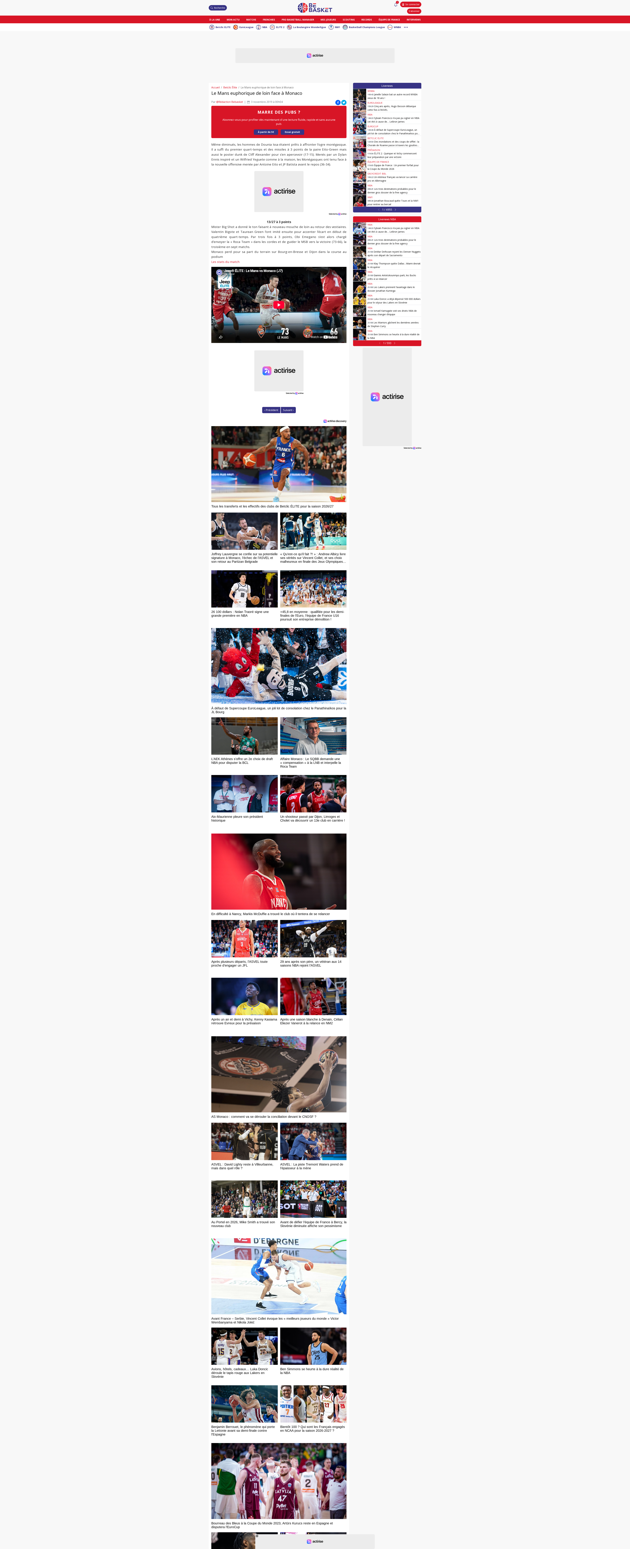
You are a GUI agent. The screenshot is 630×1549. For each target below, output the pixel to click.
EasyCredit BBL (377, 173)
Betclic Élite (230, 87)
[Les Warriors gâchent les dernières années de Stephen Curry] (359, 322)
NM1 (337, 27)
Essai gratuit (292, 132)
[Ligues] (406, 26)
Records (366, 19)
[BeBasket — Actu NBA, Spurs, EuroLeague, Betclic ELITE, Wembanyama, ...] (315, 7)
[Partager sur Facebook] (338, 102)
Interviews (414, 19)
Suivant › (288, 410)
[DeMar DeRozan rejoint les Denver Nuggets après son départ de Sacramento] (359, 252)
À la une (214, 19)
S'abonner (414, 11)
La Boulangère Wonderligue (309, 27)
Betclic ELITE (223, 27)
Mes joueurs (328, 19)
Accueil (215, 87)
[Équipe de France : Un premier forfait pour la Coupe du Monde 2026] (359, 165)
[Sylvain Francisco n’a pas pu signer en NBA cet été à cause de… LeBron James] (359, 118)
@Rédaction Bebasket (229, 102)
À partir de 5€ (266, 132)
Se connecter (412, 4)
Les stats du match (225, 262)
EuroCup (373, 126)
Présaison (374, 150)
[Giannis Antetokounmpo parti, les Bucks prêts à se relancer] (359, 275)
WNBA (397, 27)
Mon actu (233, 19)
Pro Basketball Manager (298, 19)
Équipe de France (389, 19)
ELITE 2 (280, 27)
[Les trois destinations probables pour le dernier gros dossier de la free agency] (359, 189)
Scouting (349, 19)
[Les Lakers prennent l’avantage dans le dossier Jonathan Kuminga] (359, 287)
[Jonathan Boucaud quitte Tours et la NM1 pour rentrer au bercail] (359, 201)
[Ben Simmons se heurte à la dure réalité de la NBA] (359, 334)
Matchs (251, 19)
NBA (264, 27)
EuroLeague (246, 27)
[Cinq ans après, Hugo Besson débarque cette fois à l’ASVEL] (359, 106)
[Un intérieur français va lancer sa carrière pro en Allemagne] (359, 177)
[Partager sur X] (343, 102)
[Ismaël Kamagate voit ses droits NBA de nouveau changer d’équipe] (359, 311)
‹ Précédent (271, 410)
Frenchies (269, 19)
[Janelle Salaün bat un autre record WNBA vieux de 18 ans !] (359, 94)
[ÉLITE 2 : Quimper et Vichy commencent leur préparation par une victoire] (359, 153)
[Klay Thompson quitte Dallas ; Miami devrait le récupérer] (359, 263)
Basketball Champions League (367, 27)
